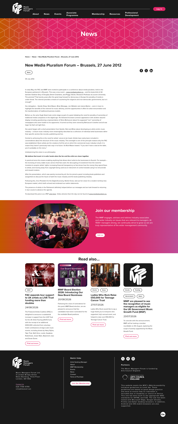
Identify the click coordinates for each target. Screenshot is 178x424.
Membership (98, 13)
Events (57, 13)
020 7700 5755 (23, 387)
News (47, 13)
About (36, 13)
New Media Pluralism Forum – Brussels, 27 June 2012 (58, 57)
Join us (100, 235)
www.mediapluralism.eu (74, 92)
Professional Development (132, 14)
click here (52, 194)
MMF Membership (76, 367)
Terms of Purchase (76, 377)
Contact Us (20, 384)
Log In (159, 9)
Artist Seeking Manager (78, 362)
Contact (73, 374)
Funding (137, 290)
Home (27, 57)
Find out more (32, 343)
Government (129, 296)
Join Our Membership (81, 383)
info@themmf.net (23, 389)
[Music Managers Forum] (23, 368)
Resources (115, 13)
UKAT (29, 290)
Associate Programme (72, 14)
